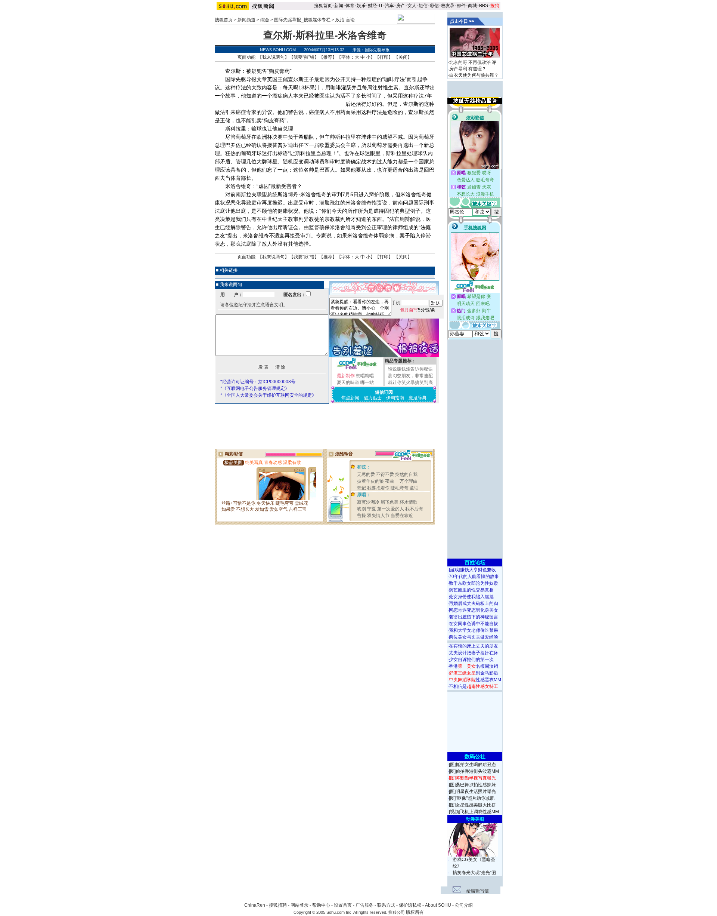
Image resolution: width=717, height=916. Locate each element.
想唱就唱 (365, 375)
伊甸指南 (395, 397)
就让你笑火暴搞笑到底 (410, 382)
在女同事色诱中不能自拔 (473, 623)
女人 (411, 5)
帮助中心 (321, 905)
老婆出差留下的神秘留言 (473, 617)
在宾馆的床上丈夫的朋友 (473, 646)
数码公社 (475, 756)
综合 (264, 19)
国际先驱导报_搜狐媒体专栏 (302, 19)
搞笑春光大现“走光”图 (474, 872)
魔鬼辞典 (417, 397)
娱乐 (361, 5)
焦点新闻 (350, 397)
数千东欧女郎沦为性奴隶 (473, 583)
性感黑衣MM (475, 679)
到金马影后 (473, 673)
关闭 (402, 57)
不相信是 (473, 686)
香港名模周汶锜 (473, 666)
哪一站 (367, 382)
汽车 (389, 5)
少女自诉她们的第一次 (471, 659)
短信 (423, 5)
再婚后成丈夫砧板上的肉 (473, 603)
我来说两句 (273, 57)
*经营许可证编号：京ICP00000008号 (257, 381)
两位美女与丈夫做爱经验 (473, 637)
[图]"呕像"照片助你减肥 (471, 798)
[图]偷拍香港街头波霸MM (474, 771)
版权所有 (415, 912)
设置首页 (343, 905)
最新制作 (346, 375)
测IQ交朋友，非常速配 (410, 375)
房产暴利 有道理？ (467, 68)
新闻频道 (246, 19)
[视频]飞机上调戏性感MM (474, 811)
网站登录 (299, 905)
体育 (349, 5)
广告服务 (364, 905)
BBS (483, 5)
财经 (372, 5)
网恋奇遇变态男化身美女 (473, 610)
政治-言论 (345, 19)
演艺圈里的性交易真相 (471, 590)
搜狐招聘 (278, 905)
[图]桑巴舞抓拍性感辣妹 (472, 784)
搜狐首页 (323, 5)
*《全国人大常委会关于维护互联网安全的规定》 (268, 395)
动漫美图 (475, 819)
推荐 (327, 57)
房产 (400, 5)
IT (381, 5)
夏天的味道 (348, 382)
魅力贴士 (373, 397)
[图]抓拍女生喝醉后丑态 (472, 764)
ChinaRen (254, 905)
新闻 (338, 5)
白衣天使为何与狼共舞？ (474, 75)
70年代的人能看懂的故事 (474, 576)
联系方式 (386, 905)
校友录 (447, 5)
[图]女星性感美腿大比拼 (472, 805)
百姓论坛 (475, 562)
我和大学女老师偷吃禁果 (473, 630)
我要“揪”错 (304, 57)
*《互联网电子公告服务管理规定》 (254, 388)
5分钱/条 (417, 310)
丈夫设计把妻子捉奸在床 (473, 652)
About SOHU (438, 905)
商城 (472, 5)
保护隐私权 (410, 905)
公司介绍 (464, 905)
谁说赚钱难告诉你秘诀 (410, 369)
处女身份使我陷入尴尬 (471, 596)
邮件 (461, 5)
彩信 (434, 5)
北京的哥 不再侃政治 (470, 62)
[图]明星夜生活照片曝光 (472, 791)
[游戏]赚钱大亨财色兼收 (472, 569)
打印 (383, 57)
